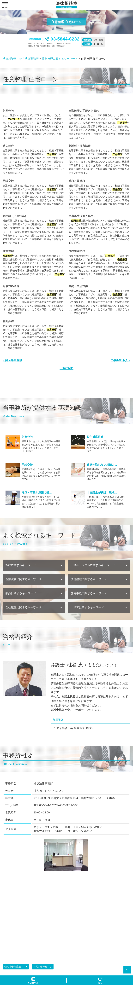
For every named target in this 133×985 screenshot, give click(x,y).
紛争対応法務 (11, 286)
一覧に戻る (66, 368)
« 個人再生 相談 (12, 360)
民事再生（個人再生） (82, 216)
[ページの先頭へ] (127, 969)
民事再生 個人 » (120, 360)
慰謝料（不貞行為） (15, 216)
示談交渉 (8, 180)
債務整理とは (77, 251)
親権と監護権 (77, 180)
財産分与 (8, 110)
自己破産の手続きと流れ (84, 110)
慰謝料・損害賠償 (80, 145)
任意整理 (8, 251)
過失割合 (8, 145)
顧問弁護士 (10, 321)
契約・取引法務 (78, 286)
